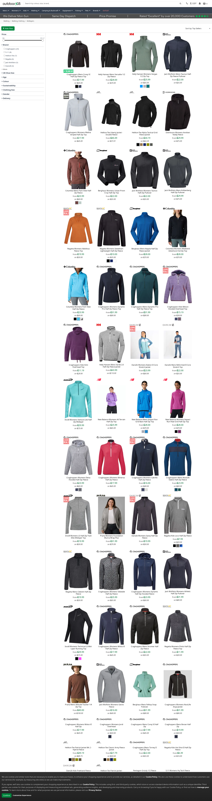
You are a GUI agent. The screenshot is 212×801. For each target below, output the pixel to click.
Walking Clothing (18, 21)
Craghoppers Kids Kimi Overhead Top (78, 366)
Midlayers (30, 21)
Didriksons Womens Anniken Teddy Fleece (178, 133)
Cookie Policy (151, 777)
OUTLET (106, 10)
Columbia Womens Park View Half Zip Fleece (78, 308)
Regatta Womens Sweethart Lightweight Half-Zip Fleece (111, 249)
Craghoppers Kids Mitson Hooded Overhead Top (177, 308)
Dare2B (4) (10, 66)
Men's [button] (5, 10)
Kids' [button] (25, 10)
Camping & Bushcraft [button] (50, 10)
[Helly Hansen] (99, 34)
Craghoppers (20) (12, 49)
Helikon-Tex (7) (11, 55)
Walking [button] (34, 10)
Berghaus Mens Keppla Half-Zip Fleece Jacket (145, 249)
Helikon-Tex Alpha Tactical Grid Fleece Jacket (144, 133)
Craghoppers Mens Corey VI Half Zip (144, 760)
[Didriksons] (169, 92)
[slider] (4, 40)
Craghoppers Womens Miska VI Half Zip (78, 760)
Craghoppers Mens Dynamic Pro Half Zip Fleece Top (144, 308)
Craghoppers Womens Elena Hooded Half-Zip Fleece (78, 478)
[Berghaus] (102, 150)
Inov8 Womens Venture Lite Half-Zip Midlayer (78, 420)
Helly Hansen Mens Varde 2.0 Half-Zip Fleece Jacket (111, 365)
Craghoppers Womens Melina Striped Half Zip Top (78, 133)
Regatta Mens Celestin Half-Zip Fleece (78, 593)
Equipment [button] (67, 10)
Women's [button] (15, 10)
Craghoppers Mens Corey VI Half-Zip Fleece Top (78, 75)
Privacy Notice (95, 790)
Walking (6, 21)
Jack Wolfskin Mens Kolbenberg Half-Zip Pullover (178, 191)
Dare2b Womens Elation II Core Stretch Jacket (145, 366)
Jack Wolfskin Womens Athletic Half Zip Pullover (178, 592)
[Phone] (187, 4)
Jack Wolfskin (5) (12, 62)
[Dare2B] (135, 324)
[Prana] (101, 495)
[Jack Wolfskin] (167, 34)
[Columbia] (69, 150)
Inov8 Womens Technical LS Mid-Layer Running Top (78, 647)
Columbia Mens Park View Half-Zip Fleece (78, 191)
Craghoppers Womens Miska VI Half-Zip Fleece (111, 647)
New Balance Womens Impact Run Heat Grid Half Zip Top (177, 420)
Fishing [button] (78, 10)
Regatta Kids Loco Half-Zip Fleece (178, 536)
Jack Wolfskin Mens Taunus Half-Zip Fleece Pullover (177, 75)
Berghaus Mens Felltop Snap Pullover (145, 705)
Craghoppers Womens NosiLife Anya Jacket (178, 705)
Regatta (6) (10, 59)
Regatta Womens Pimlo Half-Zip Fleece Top (178, 647)
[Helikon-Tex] (99, 92)
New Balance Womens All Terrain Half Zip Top (111, 420)
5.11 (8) (8, 52)
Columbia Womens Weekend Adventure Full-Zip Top (178, 249)
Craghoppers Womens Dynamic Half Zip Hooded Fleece (144, 592)
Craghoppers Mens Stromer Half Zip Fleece (144, 647)
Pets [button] (87, 10)
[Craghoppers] (70, 34)
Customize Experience (22, 795)
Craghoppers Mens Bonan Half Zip (178, 760)
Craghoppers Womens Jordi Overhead (111, 760)
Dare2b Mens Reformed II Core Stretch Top (178, 366)
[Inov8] (68, 379)
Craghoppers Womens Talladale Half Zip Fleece (111, 592)
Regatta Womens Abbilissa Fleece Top (78, 249)
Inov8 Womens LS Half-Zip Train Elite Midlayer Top (78, 537)
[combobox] (103, 3)
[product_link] (78, 54)
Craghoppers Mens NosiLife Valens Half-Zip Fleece (177, 478)
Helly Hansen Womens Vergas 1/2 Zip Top (144, 75)
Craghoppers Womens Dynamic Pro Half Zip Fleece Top (111, 308)
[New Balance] (99, 379)
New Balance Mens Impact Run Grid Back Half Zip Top (145, 420)
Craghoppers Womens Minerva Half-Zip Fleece (111, 478)
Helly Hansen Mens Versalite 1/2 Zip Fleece (111, 75)
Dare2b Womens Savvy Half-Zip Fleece (145, 537)
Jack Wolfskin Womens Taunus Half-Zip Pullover (144, 191)
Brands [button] (96, 10)
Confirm (6, 795)
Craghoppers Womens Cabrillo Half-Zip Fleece (145, 478)
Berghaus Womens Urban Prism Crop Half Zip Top (111, 191)
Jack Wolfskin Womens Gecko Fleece (111, 705)
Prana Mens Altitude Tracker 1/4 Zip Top (78, 705)
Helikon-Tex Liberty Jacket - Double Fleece (111, 133)
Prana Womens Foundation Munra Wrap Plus (111, 537)
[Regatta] (67, 208)
